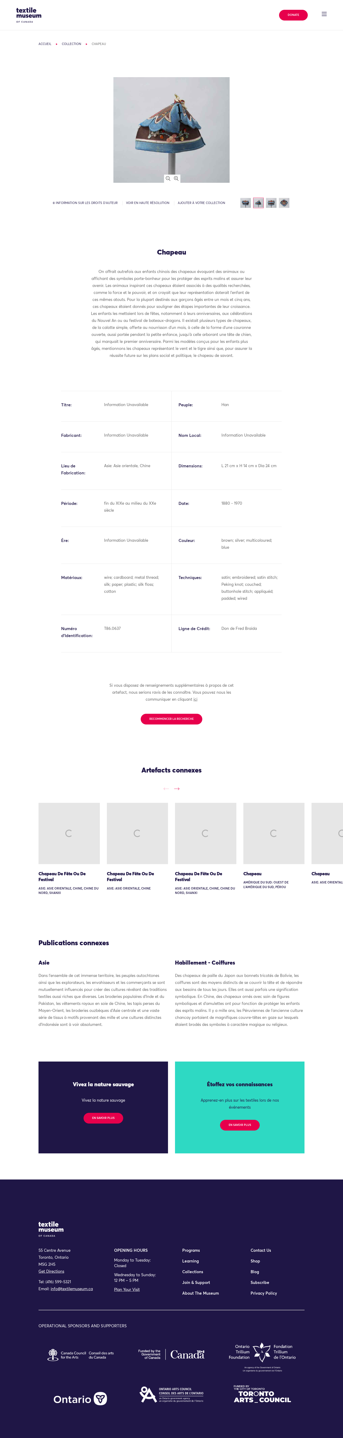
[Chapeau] (274, 833)
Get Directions (51, 1272)
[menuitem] (205, 1252)
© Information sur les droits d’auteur (85, 203)
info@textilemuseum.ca (72, 1289)
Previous (166, 788)
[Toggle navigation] (324, 14)
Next (176, 788)
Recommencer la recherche (171, 719)
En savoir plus (103, 1118)
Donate (293, 15)
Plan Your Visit (127, 1290)
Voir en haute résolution (147, 203)
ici (195, 700)
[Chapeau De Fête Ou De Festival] (69, 833)
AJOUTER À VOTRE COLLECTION (201, 203)
